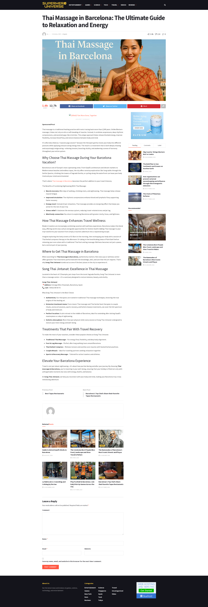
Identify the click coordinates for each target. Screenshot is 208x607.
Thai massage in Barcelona (62, 181)
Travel (114, 5)
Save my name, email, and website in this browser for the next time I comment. (72, 561)
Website (87, 549)
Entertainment (75, 5)
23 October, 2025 (77, 490)
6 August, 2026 (48, 455)
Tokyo (100, 600)
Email (45, 549)
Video (114, 594)
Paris (86, 597)
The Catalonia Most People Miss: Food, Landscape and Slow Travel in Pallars (82, 452)
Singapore (102, 591)
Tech (106, 5)
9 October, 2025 (105, 487)
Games (87, 5)
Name (45, 539)
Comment (46, 510)
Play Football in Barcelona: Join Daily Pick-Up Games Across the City (82, 484)
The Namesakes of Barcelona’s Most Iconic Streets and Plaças (151, 259)
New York (87, 594)
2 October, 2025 (56, 34)
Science (97, 5)
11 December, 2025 (49, 487)
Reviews (132, 5)
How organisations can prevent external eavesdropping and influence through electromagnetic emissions (154, 181)
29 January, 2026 (105, 455)
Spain (65, 34)
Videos (123, 5)
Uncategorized (117, 591)
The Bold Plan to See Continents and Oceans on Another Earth (153, 166)
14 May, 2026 (75, 458)
